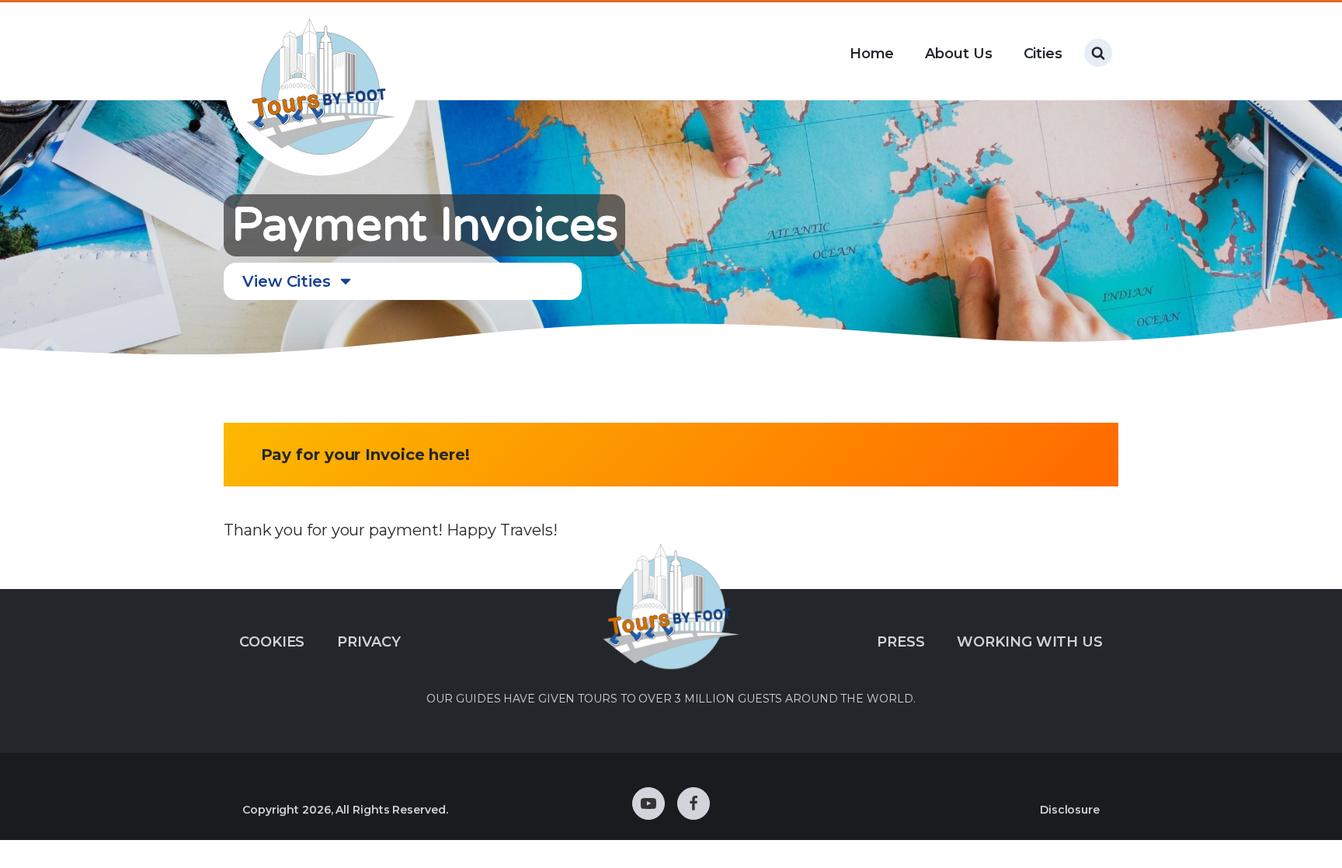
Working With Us (1030, 641)
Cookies (271, 641)
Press (901, 641)
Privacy (368, 641)
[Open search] (1098, 53)
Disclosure (1070, 810)
